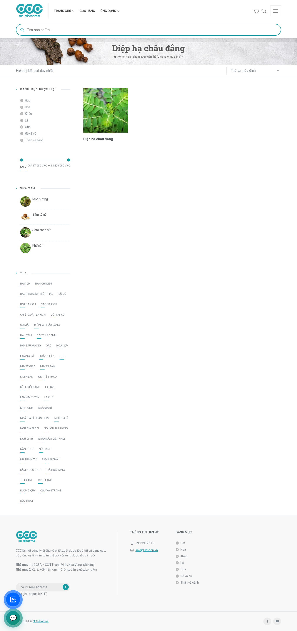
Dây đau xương (30, 345)
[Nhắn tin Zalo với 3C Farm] (13, 599)
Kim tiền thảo (47, 376)
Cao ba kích (49, 304)
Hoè (62, 356)
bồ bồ (62, 293)
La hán (50, 387)
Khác (28, 113)
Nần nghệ (27, 449)
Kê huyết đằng (30, 387)
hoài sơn (62, 345)
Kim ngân (26, 376)
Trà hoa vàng (55, 469)
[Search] (264, 10)
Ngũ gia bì (61, 418)
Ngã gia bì (45, 407)
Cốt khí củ (58, 314)
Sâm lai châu (51, 459)
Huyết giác (27, 366)
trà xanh (26, 480)
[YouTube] (277, 621)
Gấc (48, 345)
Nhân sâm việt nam (51, 438)
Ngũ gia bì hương (56, 428)
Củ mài (24, 324)
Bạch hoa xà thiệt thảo (36, 293)
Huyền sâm (47, 366)
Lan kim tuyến (29, 397)
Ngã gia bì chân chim (34, 418)
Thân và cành (34, 140)
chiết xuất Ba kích (33, 314)
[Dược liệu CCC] (29, 10)
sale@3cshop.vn (146, 550)
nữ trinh (45, 449)
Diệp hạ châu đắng (47, 324)
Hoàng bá (27, 356)
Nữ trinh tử (28, 459)
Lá (26, 120)
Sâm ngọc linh (30, 469)
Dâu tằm (26, 335)
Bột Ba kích (28, 304)
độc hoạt (26, 500)
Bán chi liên (43, 283)
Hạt (27, 100)
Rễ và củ (30, 133)
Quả (28, 127)
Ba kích (25, 283)
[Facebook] (267, 621)
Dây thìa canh (46, 335)
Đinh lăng (45, 480)
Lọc (23, 166)
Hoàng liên (47, 356)
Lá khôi (49, 397)
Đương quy (27, 490)
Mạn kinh (26, 407)
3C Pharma (40, 621)
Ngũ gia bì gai (29, 428)
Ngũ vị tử (26, 438)
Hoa (27, 107)
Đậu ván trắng (50, 490)
